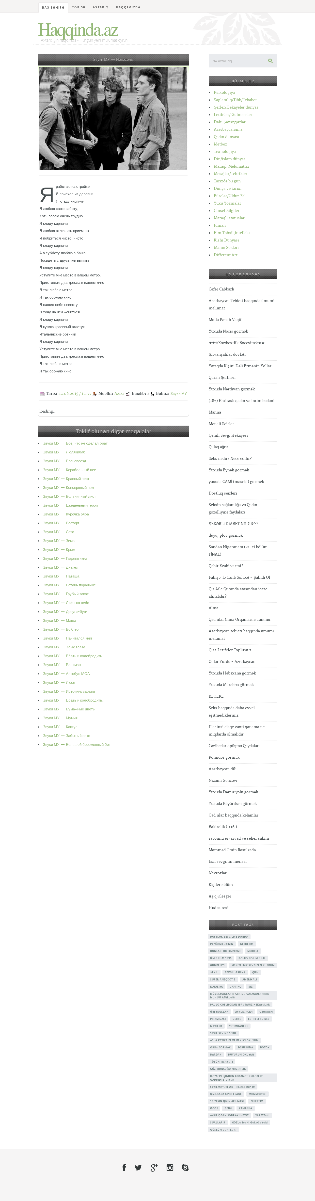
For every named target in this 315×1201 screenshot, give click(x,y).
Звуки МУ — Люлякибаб (64, 452)
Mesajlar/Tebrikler (230, 174)
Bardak (215, 1054)
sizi (251, 986)
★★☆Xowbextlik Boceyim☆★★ (237, 343)
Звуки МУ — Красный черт (66, 479)
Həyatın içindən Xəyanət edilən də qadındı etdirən (237, 1077)
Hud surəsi (218, 908)
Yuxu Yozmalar (227, 203)
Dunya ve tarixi (227, 188)
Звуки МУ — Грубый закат (66, 594)
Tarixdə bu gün (227, 181)
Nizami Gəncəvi (223, 780)
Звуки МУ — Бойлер (61, 629)
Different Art (225, 255)
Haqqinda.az (77, 28)
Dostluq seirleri (223, 493)
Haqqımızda (128, 7)
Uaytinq (236, 986)
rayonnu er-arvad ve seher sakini (239, 838)
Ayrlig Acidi (243, 1011)
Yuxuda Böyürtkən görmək (233, 803)
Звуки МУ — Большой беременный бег (76, 744)
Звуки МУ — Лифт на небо (66, 603)
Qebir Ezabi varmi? (226, 566)
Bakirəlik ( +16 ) (223, 827)
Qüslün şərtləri (223, 1129)
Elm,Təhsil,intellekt (232, 233)
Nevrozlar (218, 873)
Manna (215, 412)
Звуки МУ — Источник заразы (69, 691)
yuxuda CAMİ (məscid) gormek (236, 482)
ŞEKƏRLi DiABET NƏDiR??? (233, 524)
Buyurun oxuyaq (241, 1054)
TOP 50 (78, 7)
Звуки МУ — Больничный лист (69, 496)
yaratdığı (262, 1115)
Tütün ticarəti (221, 1061)
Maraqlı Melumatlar (231, 166)
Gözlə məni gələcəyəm (250, 1122)
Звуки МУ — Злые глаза (64, 647)
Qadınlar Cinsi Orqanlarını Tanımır (240, 619)
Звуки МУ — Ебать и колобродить (72, 656)
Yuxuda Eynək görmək (229, 470)
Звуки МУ (179, 393)
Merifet (253, 951)
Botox (265, 1047)
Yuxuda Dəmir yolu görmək (233, 792)
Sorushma (245, 1047)
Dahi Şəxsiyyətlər (230, 122)
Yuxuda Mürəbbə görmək (231, 685)
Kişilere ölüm (221, 884)
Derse (237, 1019)
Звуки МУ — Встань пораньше (69, 585)
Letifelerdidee (258, 1019)
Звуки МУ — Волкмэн (62, 665)
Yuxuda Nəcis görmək (228, 331)
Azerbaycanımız (228, 129)
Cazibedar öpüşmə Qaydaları (234, 746)
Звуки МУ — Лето (58, 532)
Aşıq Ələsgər (220, 896)
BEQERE (216, 696)
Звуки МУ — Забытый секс (66, 736)
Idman (220, 225)
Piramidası (218, 1019)
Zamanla (245, 1108)
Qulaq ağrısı (219, 447)
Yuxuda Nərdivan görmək (232, 389)
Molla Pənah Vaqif (225, 320)
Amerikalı (249, 979)
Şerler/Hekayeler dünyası (236, 107)
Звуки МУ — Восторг (61, 523)
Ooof (214, 1108)
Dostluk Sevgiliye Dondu (229, 936)
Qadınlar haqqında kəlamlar (233, 815)
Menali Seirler (221, 424)
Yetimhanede (238, 1026)
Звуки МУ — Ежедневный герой (70, 505)
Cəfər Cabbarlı (221, 289)
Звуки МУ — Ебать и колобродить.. (74, 700)
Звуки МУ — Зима (59, 541)
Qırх (255, 972)
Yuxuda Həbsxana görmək (232, 673)
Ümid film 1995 (221, 958)
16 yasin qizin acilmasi (227, 1101)
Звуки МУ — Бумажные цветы (69, 709)
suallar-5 (217, 1122)
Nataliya (216, 986)
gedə (228, 1108)
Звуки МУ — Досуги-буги (65, 611)
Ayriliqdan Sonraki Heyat (229, 1115)
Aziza (119, 393)
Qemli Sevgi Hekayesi (228, 435)
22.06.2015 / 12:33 (74, 393)
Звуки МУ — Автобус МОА (66, 674)
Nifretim (257, 1101)
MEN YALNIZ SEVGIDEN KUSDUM (253, 965)
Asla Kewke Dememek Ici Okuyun (234, 1040)
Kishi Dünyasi (226, 240)
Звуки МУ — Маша (59, 620)
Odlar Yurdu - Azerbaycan (232, 661)
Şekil (214, 972)
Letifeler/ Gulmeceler (233, 114)
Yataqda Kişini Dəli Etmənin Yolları (240, 366)
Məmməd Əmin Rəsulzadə (232, 850)
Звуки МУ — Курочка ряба (66, 514)
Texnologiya (225, 151)
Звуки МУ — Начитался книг (67, 638)
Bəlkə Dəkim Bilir (252, 958)
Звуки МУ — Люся (59, 682)
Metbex (220, 144)
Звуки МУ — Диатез (60, 567)
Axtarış (101, 7)
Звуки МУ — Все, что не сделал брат (75, 443)
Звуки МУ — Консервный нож (68, 487)
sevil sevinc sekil (223, 1033)
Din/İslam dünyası (230, 159)
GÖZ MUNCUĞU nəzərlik (228, 1069)
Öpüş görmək (220, 1047)
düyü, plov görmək (226, 535)
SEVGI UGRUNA (235, 972)
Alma (213, 608)
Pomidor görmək (224, 757)
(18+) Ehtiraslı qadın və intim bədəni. (242, 401)
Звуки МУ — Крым (59, 549)
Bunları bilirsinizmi (225, 951)
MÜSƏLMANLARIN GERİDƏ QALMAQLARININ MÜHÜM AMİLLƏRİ (239, 995)
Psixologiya (224, 92)
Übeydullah (219, 1011)
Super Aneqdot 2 (223, 979)
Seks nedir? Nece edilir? (230, 458)
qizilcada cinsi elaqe (226, 1094)
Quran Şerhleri (222, 377)
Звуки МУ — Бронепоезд (64, 461)
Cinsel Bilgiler (226, 210)
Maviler (216, 1026)
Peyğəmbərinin (221, 943)
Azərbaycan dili (222, 769)
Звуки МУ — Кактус (60, 727)
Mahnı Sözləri (226, 247)
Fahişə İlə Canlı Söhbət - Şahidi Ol (239, 577)
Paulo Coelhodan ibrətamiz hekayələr (240, 1004)
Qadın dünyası (226, 137)
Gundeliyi (217, 965)
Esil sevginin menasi (228, 861)
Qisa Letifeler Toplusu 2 (230, 650)
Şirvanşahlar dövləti (227, 354)
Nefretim (246, 943)
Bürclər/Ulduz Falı (230, 196)
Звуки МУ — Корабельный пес (69, 470)
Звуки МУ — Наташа (61, 576)
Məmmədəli (258, 1094)
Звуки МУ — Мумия (60, 718)
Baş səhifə (53, 7)
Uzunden (266, 1011)
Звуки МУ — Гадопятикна (65, 558)
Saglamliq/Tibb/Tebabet (235, 100)
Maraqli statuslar (229, 218)
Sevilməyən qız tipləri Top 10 (232, 1087)
